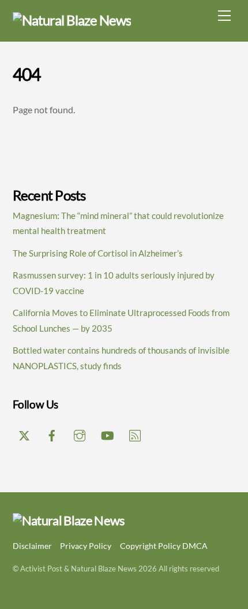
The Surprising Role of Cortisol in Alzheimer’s (98, 253)
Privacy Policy (85, 546)
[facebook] (51, 433)
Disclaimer (32, 546)
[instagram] (79, 433)
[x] (24, 433)
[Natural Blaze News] (72, 20)
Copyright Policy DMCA (164, 546)
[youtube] (107, 433)
